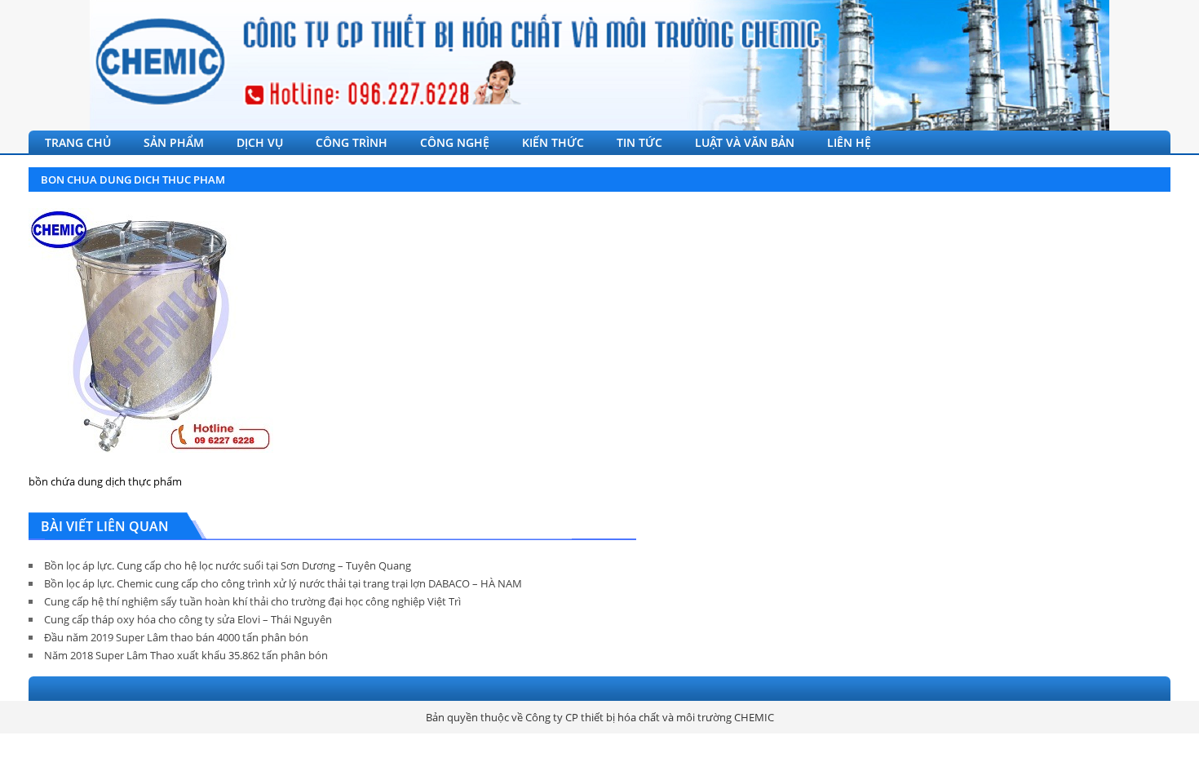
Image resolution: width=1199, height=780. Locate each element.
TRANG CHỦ (78, 142)
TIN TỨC (639, 142)
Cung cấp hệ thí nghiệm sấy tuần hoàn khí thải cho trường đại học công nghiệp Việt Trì (252, 601)
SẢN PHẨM (174, 142)
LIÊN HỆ (849, 142)
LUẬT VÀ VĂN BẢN (744, 142)
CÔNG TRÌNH (351, 142)
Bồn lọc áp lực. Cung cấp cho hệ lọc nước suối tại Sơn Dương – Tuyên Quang (227, 565)
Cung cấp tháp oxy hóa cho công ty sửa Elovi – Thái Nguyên (188, 619)
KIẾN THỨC (553, 142)
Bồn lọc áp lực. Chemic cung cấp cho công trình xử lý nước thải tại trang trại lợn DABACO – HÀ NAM (283, 583)
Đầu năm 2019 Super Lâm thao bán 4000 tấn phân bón (176, 637)
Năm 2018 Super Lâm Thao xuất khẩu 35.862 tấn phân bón (186, 655)
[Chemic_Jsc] (599, 65)
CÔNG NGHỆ (454, 142)
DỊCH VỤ (260, 142)
